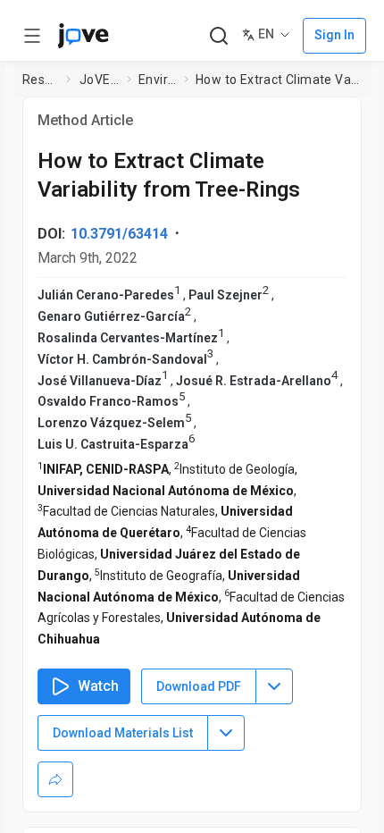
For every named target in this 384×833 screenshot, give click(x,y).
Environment (158, 79)
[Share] (55, 779)
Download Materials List (123, 733)
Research (40, 79)
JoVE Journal (99, 79)
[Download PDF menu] (274, 686)
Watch (98, 685)
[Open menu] (32, 35)
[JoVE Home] (83, 35)
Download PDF (198, 686)
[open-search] (218, 36)
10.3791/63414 (119, 233)
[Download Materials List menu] (226, 733)
